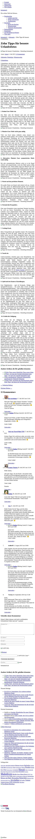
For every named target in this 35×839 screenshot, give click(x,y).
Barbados (27, 765)
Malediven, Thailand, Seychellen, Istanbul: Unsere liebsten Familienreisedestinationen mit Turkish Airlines (18, 754)
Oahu (11, 776)
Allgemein (4, 57)
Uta (9, 506)
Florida (27, 767)
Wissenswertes (12, 26)
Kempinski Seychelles (10, 771)
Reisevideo (23, 778)
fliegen (23, 767)
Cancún (32, 765)
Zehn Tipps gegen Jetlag (26, 372)
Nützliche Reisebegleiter (15, 27)
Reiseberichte (8, 16)
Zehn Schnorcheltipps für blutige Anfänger (21, 719)
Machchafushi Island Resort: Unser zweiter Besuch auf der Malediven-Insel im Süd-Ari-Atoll (18, 695)
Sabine (10, 494)
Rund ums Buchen (13, 24)
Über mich (7, 34)
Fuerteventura (9, 769)
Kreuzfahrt (21, 771)
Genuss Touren (13, 467)
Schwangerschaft (4, 780)
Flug (5, 770)
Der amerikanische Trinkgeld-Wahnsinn (17, 378)
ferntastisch (4, 10)
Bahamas (17, 765)
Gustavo (6, 723)
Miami (18, 774)
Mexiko (14, 774)
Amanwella (3, 765)
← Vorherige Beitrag (7, 385)
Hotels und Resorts (13, 19)
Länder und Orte (12, 18)
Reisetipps (7, 23)
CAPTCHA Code (23, 655)
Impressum (7, 4)
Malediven (6, 773)
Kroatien (26, 771)
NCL (29, 774)
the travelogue (12, 398)
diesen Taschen (20, 270)
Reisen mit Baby (6, 778)
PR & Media (7, 7)
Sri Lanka (22, 780)
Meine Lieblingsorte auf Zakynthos (21, 723)
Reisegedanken (8, 29)
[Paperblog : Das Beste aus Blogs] (5, 809)
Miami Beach (24, 774)
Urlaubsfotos (4, 60)
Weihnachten (16, 782)
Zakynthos (22, 782)
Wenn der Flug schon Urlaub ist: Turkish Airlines (18, 757)
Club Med (3, 767)
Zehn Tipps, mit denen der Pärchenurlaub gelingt (18, 382)
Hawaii (22, 769)
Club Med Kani (9, 767)
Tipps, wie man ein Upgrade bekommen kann (17, 375)
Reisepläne (15, 778)
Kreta (17, 771)
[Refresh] (4, 652)
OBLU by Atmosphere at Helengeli (20, 776)
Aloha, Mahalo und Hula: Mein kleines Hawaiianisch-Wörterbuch (19, 721)
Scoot (9, 780)
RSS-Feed (8, 727)
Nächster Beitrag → (6, 388)
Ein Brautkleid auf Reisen (11, 32)
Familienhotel (18, 767)
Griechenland (15, 770)
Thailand (27, 780)
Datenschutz (7, 5)
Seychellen (15, 780)
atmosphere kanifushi (10, 765)
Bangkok (22, 765)
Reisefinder (7, 31)
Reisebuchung (31, 776)
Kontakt (6, 2)
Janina (6, 54)
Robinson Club (30, 778)
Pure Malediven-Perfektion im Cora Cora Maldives (18, 759)
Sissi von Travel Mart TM (16, 431)
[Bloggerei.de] (4, 806)
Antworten (7, 411)
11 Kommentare (20, 54)
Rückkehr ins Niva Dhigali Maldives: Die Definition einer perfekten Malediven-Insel (19, 747)
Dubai (14, 767)
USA (11, 782)
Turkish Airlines (5, 782)
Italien (26, 769)
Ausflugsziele (12, 21)
